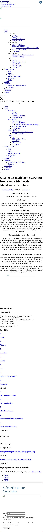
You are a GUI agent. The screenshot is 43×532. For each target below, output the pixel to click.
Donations (3, 353)
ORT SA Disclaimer (6, 403)
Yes (6, 519)
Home (2, 337)
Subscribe (6, 528)
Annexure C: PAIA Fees (8, 426)
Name (5, 513)
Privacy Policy (37, 472)
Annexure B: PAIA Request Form (11, 419)
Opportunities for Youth (7, 4)
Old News (26, 190)
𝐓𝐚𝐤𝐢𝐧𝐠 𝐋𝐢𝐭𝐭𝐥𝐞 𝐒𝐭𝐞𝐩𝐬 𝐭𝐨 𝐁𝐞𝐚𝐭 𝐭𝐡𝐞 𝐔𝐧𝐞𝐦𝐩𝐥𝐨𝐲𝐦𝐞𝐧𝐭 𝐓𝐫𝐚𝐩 (17, 452)
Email (4, 515)
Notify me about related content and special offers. (18, 517)
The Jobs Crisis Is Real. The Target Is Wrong (15, 459)
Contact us (3, 384)
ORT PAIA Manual (6, 411)
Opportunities (4, 1)
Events (2, 361)
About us (3, 345)
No (11, 519)
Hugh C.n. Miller (7, 190)
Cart (1, 368)
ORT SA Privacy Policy (8, 395)
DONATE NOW (5, 2)
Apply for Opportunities (8, 376)
